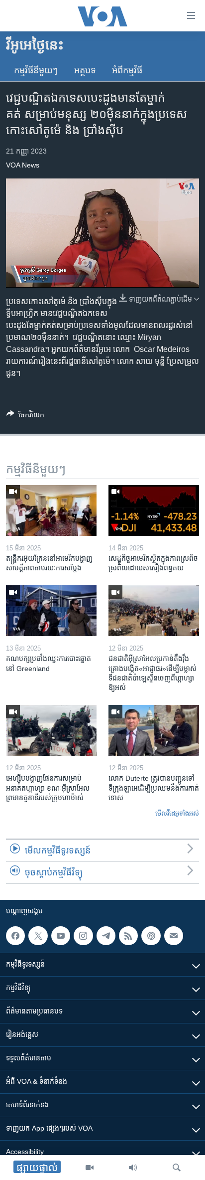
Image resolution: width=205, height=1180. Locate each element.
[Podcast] (150, 935)
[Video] (89, 1167)
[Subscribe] (173, 935)
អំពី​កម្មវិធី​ (127, 70)
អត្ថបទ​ (85, 70)
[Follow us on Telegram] (106, 935)
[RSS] (128, 935)
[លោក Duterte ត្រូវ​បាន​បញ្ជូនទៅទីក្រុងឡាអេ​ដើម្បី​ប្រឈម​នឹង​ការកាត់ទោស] (153, 730)
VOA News (22, 165)
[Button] (25, 416)
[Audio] (133, 1167)
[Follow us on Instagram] (83, 935)
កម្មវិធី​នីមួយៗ (36, 70)
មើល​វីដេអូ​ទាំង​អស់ (177, 813)
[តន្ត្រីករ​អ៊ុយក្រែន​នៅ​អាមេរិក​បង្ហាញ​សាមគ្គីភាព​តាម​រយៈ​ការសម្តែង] (51, 510)
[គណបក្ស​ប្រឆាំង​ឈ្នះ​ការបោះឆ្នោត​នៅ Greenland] (51, 610)
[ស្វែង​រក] (177, 1167)
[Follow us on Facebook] (15, 935)
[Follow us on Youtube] (60, 935)
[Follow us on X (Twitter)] (37, 935)
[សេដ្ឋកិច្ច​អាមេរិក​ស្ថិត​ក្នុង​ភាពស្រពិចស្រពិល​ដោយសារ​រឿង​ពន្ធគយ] (153, 510)
